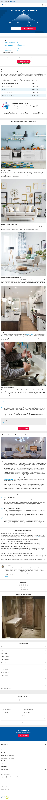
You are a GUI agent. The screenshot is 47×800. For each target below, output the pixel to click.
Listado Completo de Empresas (7, 758)
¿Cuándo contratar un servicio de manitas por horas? (15, 45)
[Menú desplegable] (46, 5)
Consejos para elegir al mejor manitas (12, 48)
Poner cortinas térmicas (6, 688)
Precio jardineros (5, 712)
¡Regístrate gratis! (13, 1)
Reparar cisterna (4, 669)
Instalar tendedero (5, 678)
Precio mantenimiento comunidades (9, 718)
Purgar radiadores (4, 672)
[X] (10, 777)
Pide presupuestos (23, 428)
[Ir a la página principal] (4, 5)
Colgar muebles (4, 650)
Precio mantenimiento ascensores (31, 715)
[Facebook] (6, 777)
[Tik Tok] (18, 777)
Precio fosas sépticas (28, 709)
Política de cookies (5, 789)
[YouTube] (14, 777)
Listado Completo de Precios (7, 752)
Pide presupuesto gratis (28, 28)
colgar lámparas (29, 334)
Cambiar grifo (4, 653)
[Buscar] (43, 5)
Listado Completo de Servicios (7, 755)
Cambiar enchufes (5, 659)
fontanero (37, 536)
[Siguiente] (46, 617)
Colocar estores (4, 675)
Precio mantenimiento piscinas (30, 718)
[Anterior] (1, 617)
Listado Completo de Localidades (8, 760)
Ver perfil (6, 576)
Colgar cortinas (4, 662)
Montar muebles (4, 646)
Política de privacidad (5, 786)
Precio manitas (5, 715)
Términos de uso (4, 784)
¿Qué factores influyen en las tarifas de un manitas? (14, 47)
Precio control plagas (6, 709)
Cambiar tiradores (5, 685)
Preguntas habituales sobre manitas (11, 50)
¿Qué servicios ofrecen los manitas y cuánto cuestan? (15, 44)
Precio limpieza (27, 712)
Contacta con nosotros (5, 774)
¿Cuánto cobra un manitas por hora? (11, 42)
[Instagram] (2, 777)
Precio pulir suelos (5, 722)
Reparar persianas (5, 656)
